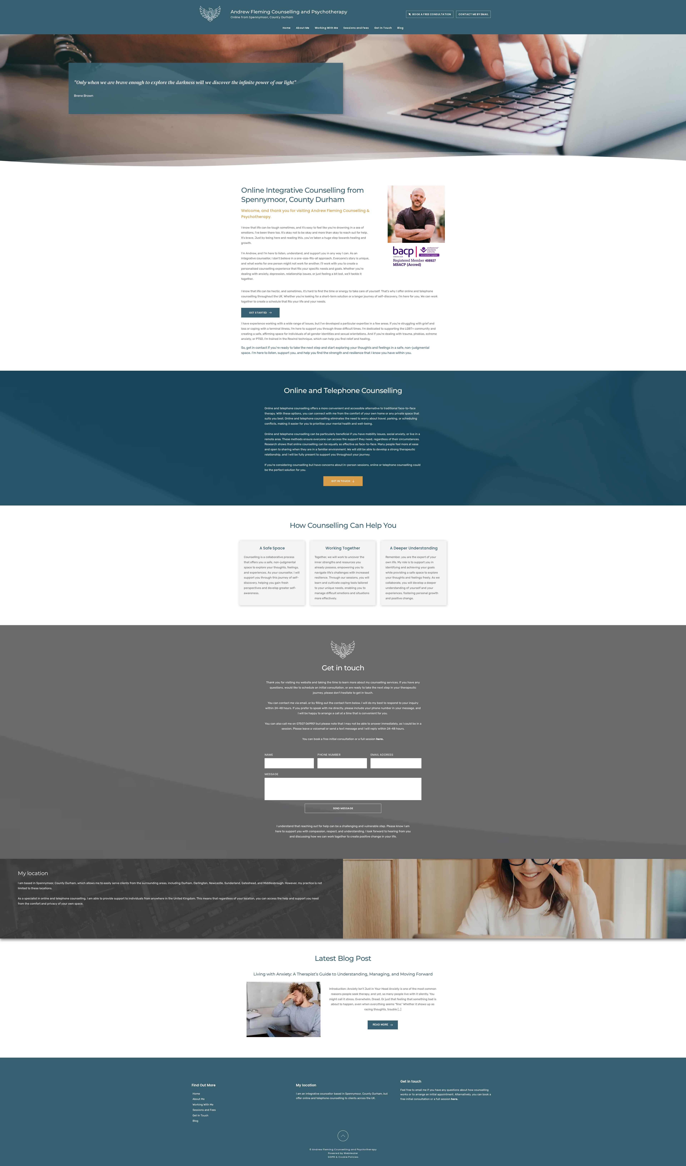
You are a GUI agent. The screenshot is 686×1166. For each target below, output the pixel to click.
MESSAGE (272, 774)
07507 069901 (306, 723)
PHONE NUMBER (328, 755)
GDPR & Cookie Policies (343, 1157)
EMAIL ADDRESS (382, 755)
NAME (269, 755)
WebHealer (351, 1153)
